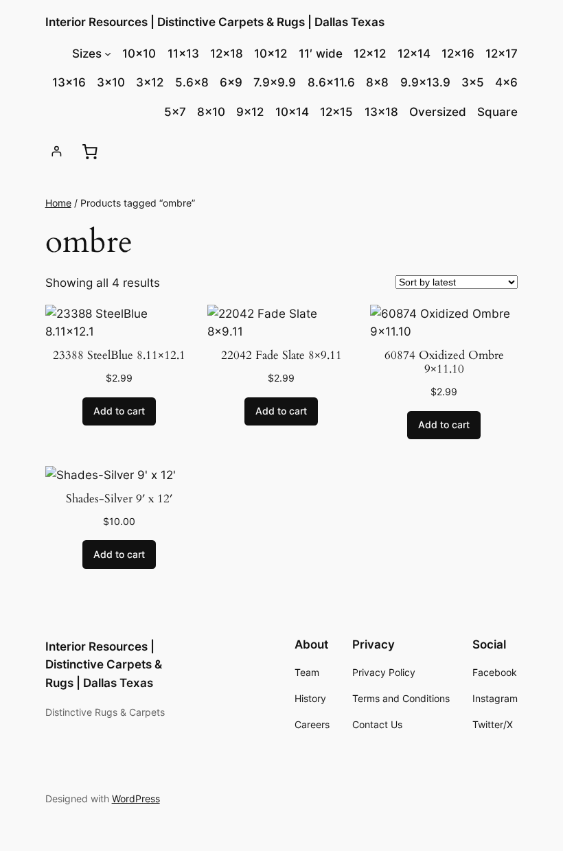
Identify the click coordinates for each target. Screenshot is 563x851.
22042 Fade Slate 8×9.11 (281, 355)
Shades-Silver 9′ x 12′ (119, 499)
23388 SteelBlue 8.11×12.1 (119, 355)
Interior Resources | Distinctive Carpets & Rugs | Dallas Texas (214, 22)
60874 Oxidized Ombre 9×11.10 (444, 362)
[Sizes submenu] (107, 53)
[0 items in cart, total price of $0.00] (90, 151)
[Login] (56, 151)
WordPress (136, 798)
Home (58, 203)
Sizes (87, 53)
